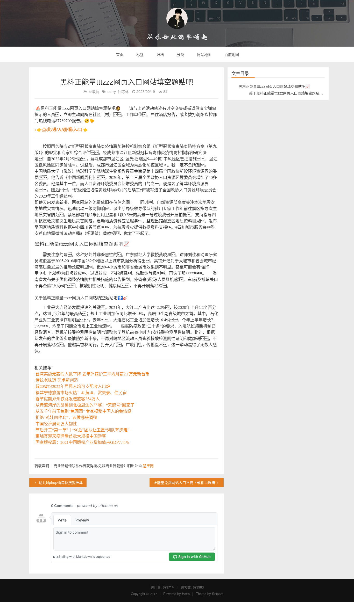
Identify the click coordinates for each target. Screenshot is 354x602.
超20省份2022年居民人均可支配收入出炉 (73, 386)
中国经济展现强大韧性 (56, 423)
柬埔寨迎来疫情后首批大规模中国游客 (71, 436)
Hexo (186, 593)
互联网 (94, 91)
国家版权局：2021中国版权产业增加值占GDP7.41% (82, 442)
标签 (139, 54)
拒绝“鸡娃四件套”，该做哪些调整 (66, 417)
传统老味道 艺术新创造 (57, 380)
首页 (119, 54)
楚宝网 (148, 465)
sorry (112, 91)
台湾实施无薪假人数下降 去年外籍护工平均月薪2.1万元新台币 (93, 373)
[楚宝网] (177, 18)
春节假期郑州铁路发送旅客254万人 (68, 398)
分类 (180, 54)
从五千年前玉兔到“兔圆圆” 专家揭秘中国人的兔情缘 (83, 411)
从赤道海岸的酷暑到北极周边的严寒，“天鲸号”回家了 (85, 405)
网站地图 (203, 54)
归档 (159, 54)
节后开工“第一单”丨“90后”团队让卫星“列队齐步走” (82, 429)
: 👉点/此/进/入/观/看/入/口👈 (61, 129)
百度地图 (231, 54)
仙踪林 (123, 91)
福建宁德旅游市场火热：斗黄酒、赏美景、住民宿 (81, 392)
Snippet (217, 593)
